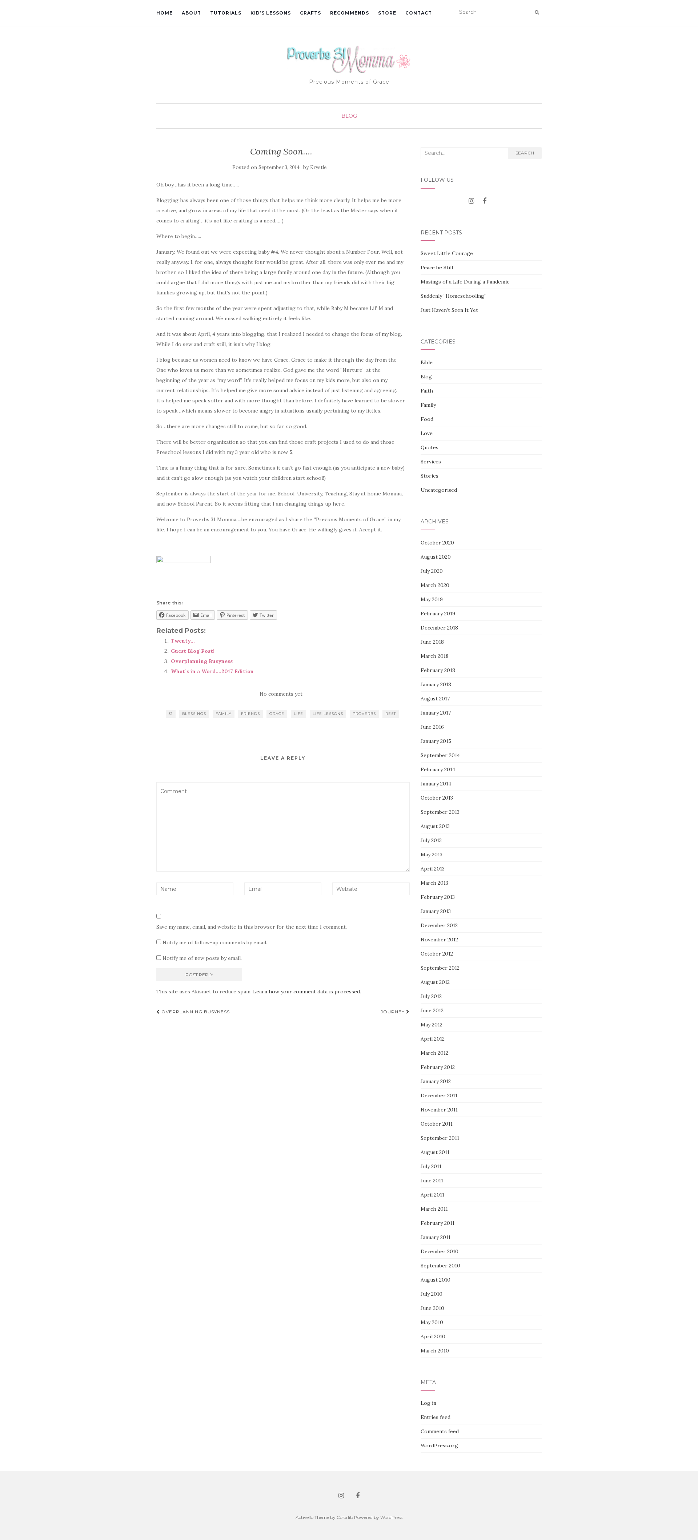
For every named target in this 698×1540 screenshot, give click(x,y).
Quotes (429, 447)
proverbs (364, 713)
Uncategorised (439, 490)
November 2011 (439, 1109)
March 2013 (434, 883)
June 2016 (432, 727)
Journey (393, 1011)
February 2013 (438, 897)
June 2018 (432, 642)
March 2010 (435, 1350)
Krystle (318, 167)
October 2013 (437, 798)
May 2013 (431, 854)
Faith (427, 390)
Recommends (349, 13)
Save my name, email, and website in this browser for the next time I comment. (251, 927)
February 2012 (438, 1067)
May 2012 (431, 1024)
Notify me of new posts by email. (202, 958)
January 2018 (436, 684)
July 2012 (431, 996)
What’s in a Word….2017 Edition (212, 671)
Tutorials (225, 13)
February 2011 (437, 1223)
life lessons (328, 713)
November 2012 (439, 939)
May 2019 (432, 599)
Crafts (310, 13)
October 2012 (437, 953)
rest (390, 713)
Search (525, 153)
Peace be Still (437, 267)
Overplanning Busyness (202, 661)
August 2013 (435, 826)
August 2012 (435, 982)
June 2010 (432, 1308)
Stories (429, 476)
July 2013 (431, 840)
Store (387, 13)
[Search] (537, 12)
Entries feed (435, 1417)
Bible (427, 362)
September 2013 (440, 812)
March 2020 (435, 585)
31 (171, 713)
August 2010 (435, 1279)
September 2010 (440, 1265)
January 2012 (436, 1081)
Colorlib (345, 1517)
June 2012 (432, 1010)
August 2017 (435, 698)
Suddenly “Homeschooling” (453, 296)
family (224, 713)
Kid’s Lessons (270, 13)
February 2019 (438, 613)
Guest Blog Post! (192, 651)
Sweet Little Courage (447, 253)
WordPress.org (439, 1445)
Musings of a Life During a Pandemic (465, 281)
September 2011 (440, 1138)
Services (431, 461)
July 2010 (431, 1294)
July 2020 (432, 571)
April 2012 (433, 1039)
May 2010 (432, 1322)
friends (250, 713)
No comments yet (281, 694)
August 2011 (435, 1152)
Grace (276, 713)
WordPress (391, 1517)
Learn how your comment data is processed (306, 991)
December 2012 (439, 925)
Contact (418, 13)
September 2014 (440, 755)
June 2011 (432, 1180)
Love (427, 433)
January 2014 (436, 783)
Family (428, 405)
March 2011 (434, 1209)
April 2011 (432, 1194)
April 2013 (433, 868)
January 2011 (435, 1237)
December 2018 (439, 627)
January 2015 (436, 741)
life (298, 713)
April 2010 (433, 1336)
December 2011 (439, 1095)
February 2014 (438, 769)
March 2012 (434, 1053)
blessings (194, 713)
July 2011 (431, 1166)
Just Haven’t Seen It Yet (449, 310)
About (191, 13)
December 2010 (439, 1251)
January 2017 (436, 712)
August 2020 (436, 557)
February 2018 (438, 670)
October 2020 (437, 542)
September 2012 (440, 968)
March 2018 (435, 656)
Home (164, 13)
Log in (428, 1403)
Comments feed (440, 1431)
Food (427, 419)
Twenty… (183, 641)
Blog (349, 116)
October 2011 (437, 1124)
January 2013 (436, 911)
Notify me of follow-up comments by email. (215, 942)
